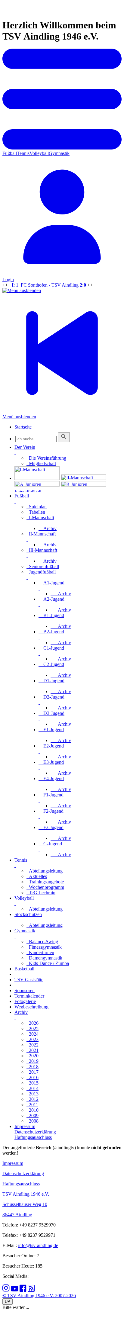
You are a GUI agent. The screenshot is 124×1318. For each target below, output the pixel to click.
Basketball (24, 968)
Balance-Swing (42, 941)
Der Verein (24, 447)
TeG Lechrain (40, 892)
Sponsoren (24, 990)
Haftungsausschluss (21, 1183)
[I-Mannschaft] (37, 478)
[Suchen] (64, 437)
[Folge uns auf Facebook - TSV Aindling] (23, 1290)
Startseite (23, 426)
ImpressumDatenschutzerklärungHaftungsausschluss (35, 1132)
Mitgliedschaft (41, 463)
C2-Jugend (51, 664)
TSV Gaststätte (28, 979)
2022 (32, 1044)
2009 (32, 1115)
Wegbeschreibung (31, 1006)
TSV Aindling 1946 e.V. (25, 1194)
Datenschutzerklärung (23, 1173)
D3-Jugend (51, 713)
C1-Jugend (51, 648)
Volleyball (39, 153)
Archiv (48, 528)
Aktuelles (36, 876)
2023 (32, 1039)
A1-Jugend (51, 582)
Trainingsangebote (45, 881)
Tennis (23, 153)
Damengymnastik (44, 957)
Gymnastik (59, 153)
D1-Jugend (51, 680)
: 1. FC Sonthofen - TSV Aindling (49, 285)
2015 (32, 1082)
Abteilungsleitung (44, 870)
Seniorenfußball (42, 566)
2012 (32, 1099)
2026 (32, 1023)
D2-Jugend (51, 696)
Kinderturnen (40, 952)
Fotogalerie (25, 1001)
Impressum (12, 1163)
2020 (32, 1055)
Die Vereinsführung (46, 458)
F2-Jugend (51, 811)
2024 (32, 1034)
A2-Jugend (51, 599)
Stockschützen (28, 914)
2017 (32, 1072)
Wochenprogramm (45, 887)
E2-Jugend (51, 745)
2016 (32, 1077)
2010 (32, 1110)
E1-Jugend (51, 729)
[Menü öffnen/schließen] (15, 452)
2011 (32, 1104)
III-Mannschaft (41, 550)
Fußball (9, 153)
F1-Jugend (51, 794)
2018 (32, 1066)
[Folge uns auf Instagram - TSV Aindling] (6, 1290)
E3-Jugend (51, 762)
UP (7, 1301)
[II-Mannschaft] (83, 478)
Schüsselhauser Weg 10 (24, 1204)
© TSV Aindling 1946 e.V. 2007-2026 (39, 1295)
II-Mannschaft (41, 533)
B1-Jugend (51, 615)
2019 (32, 1061)
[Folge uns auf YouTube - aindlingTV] (14, 1290)
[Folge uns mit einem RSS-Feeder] (31, 1290)
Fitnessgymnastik (44, 947)
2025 (32, 1028)
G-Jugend (50, 843)
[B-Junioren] (83, 484)
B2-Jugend (51, 631)
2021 (32, 1050)
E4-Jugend (51, 778)
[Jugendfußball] (37, 490)
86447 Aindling (17, 1214)
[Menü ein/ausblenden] (62, 147)
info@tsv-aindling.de (38, 1245)
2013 (32, 1093)
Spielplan (36, 506)
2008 (32, 1121)
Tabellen (35, 512)
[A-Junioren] (37, 484)
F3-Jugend (51, 827)
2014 (32, 1088)
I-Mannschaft (40, 517)
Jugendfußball (41, 571)
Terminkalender (29, 995)
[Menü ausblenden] (21, 290)
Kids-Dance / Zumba (47, 963)
